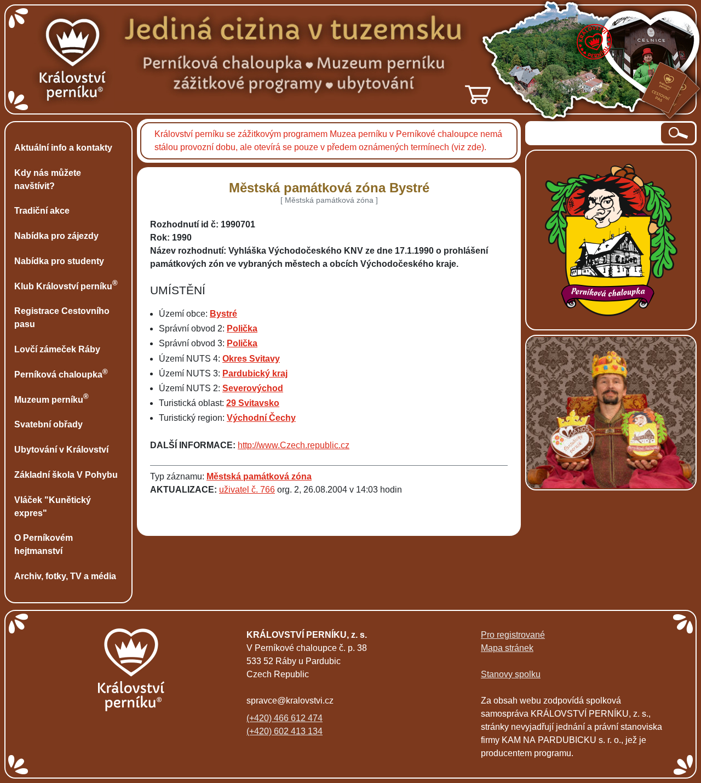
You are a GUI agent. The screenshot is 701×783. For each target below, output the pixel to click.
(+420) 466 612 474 (284, 718)
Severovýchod (252, 388)
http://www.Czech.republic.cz (293, 445)
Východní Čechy (261, 417)
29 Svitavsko (252, 403)
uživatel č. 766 (247, 489)
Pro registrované (513, 634)
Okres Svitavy (251, 358)
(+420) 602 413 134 (284, 731)
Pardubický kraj (255, 373)
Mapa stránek (507, 648)
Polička (242, 328)
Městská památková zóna (259, 476)
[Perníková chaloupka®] (611, 239)
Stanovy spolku (511, 674)
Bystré (223, 313)
